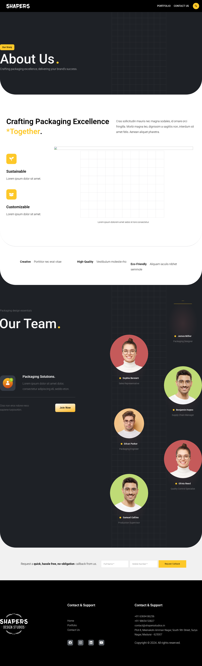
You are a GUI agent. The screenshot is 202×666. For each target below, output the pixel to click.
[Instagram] (80, 642)
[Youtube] (101, 642)
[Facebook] (70, 642)
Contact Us (181, 5)
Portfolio (164, 5)
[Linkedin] (91, 642)
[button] (196, 6)
